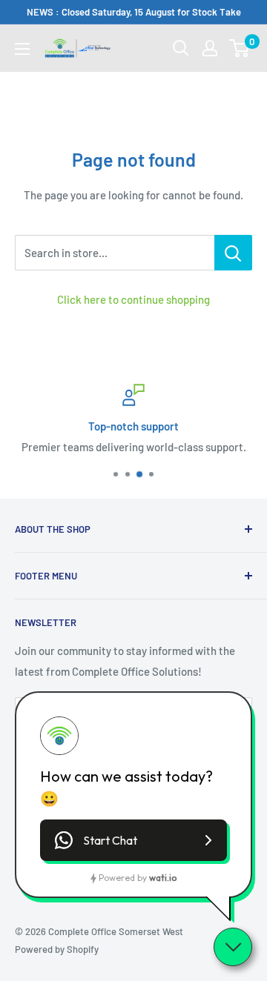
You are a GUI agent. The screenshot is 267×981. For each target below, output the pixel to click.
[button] (133, 840)
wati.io (163, 877)
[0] (240, 48)
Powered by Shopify (57, 949)
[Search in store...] (233, 252)
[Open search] (181, 48)
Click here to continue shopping (133, 299)
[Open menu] (22, 49)
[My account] (209, 48)
